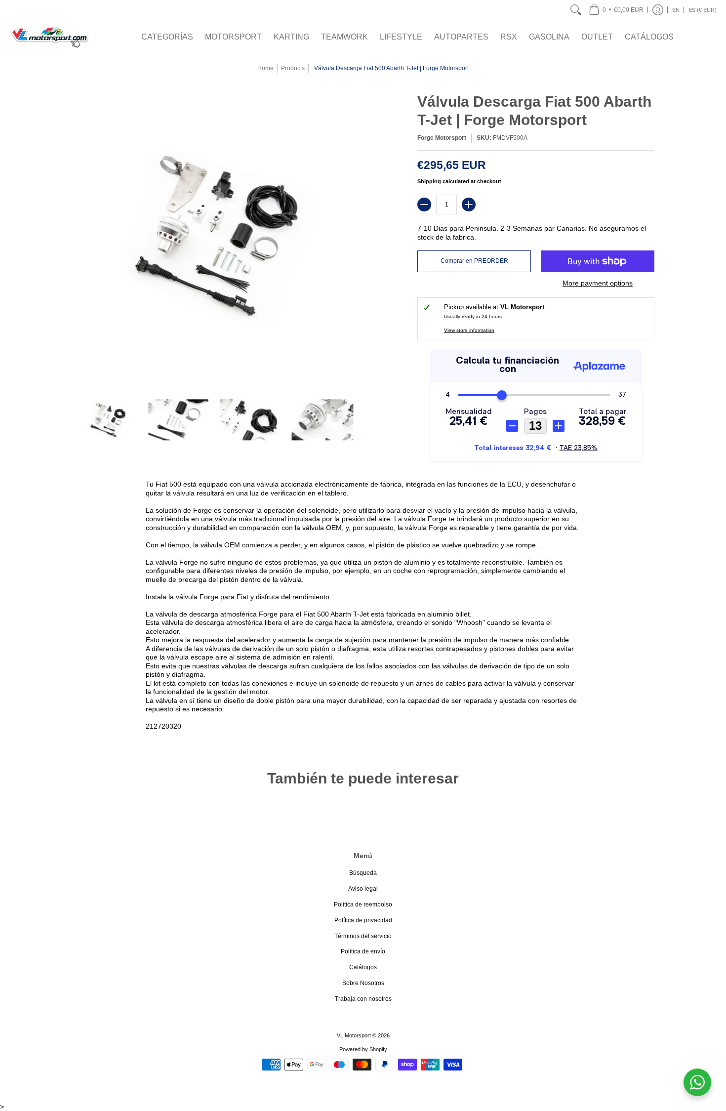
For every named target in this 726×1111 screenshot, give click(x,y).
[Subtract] (424, 204)
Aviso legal (363, 888)
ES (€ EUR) (702, 10)
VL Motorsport (354, 1035)
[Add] (469, 204)
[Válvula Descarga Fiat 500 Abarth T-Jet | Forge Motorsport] (107, 420)
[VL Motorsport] (49, 37)
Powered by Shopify (363, 1049)
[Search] (575, 10)
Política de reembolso (363, 904)
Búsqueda (363, 872)
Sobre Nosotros (363, 983)
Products (293, 68)
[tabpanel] (363, 607)
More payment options (598, 283)
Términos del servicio (363, 936)
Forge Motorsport (441, 137)
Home (265, 68)
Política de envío (363, 951)
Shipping (429, 181)
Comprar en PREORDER (474, 260)
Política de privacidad (363, 920)
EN (676, 10)
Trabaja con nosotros (363, 998)
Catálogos (363, 967)
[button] (616, 10)
